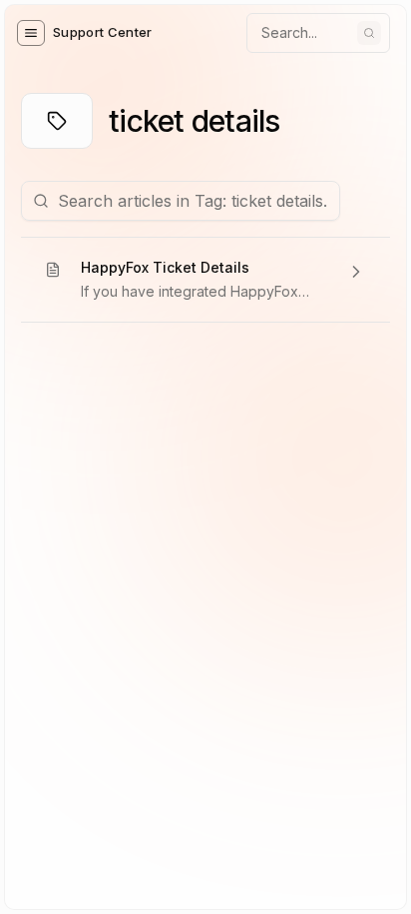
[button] (31, 33)
